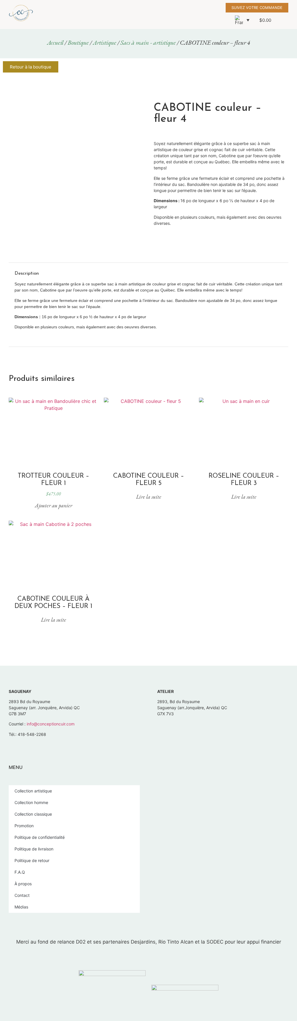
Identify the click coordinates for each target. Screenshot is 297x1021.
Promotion (24, 825)
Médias (21, 906)
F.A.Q (20, 872)
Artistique (104, 42)
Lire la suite (148, 496)
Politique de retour (32, 860)
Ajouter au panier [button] (53, 505)
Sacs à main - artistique (148, 42)
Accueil (55, 42)
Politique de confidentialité (40, 837)
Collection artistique (33, 790)
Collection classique (33, 814)
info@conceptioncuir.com (51, 723)
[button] (174, 14)
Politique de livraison (34, 848)
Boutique (78, 42)
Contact (22, 895)
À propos (23, 883)
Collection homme (31, 802)
